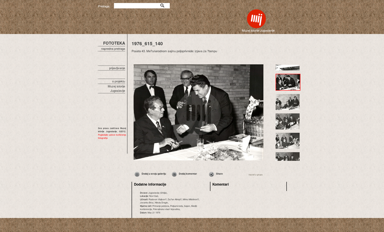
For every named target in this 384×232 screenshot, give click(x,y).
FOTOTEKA (114, 43)
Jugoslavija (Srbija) (157, 192)
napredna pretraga (113, 48)
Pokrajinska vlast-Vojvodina (166, 209)
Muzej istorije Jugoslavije (116, 88)
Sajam (187, 205)
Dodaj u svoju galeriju (154, 173)
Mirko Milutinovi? (191, 199)
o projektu (118, 81)
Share (219, 173)
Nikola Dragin (161, 202)
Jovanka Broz (147, 202)
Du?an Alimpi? (175, 199)
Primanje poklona (160, 205)
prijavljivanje (117, 68)
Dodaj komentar (188, 173)
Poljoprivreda (176, 205)
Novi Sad (153, 195)
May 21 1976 (154, 212)
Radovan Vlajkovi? (158, 199)
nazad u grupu (256, 174)
